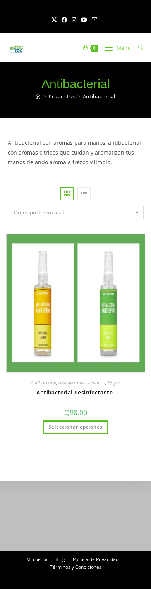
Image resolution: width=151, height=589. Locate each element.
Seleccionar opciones (75, 427)
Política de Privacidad (95, 559)
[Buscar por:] (138, 47)
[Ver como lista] (84, 193)
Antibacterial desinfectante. (75, 392)
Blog (60, 559)
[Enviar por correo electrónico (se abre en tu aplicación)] (94, 19)
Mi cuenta (37, 559)
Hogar (114, 382)
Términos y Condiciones (75, 567)
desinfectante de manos (81, 382)
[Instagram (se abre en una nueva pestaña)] (74, 19)
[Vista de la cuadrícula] (67, 193)
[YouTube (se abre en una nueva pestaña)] (84, 19)
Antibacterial (99, 96)
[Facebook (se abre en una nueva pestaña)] (64, 19)
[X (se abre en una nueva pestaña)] (55, 19)
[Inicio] (38, 96)
